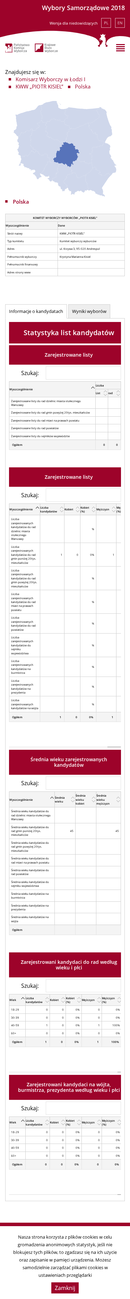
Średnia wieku (60, 799)
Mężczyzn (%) (108, 1000)
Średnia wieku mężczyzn (103, 799)
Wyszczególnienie (21, 389)
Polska (82, 86)
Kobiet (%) (84, 509)
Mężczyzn (102, 509)
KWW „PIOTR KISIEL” (39, 86)
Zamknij (65, 1288)
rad (110, 393)
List (98, 393)
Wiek (12, 1000)
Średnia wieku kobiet (81, 799)
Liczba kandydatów (48, 509)
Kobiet (68, 509)
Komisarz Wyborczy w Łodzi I (50, 79)
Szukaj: (30, 372)
